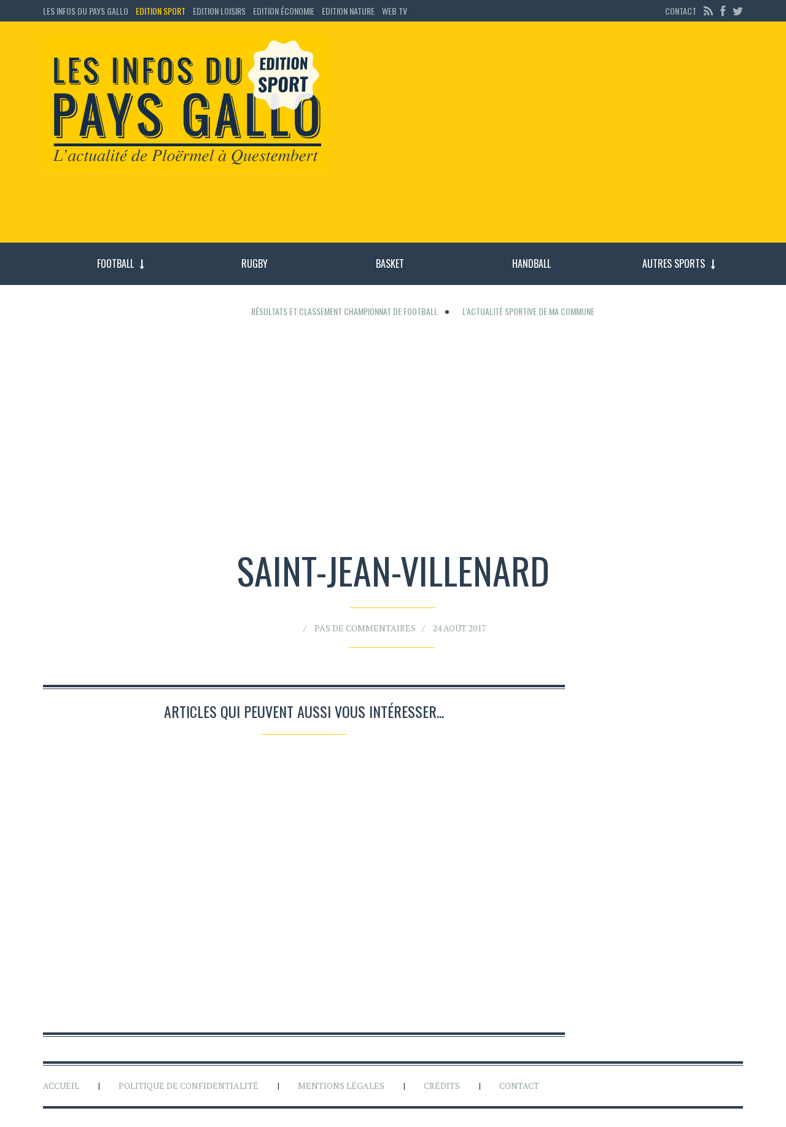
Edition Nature (348, 10)
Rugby (254, 263)
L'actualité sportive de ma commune (528, 311)
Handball (531, 263)
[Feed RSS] (708, 10)
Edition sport (160, 10)
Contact (680, 10)
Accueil (61, 1085)
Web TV (394, 10)
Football (115, 263)
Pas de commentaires (365, 628)
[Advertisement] (545, 138)
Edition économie (283, 10)
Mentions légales (341, 1085)
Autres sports (673, 263)
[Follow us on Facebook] (722, 10)
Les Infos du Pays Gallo (85, 10)
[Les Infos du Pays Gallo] (185, 104)
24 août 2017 (459, 628)
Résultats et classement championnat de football (344, 311)
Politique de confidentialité (189, 1085)
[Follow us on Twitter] (736, 10)
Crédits (442, 1085)
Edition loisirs (219, 10)
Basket (390, 263)
